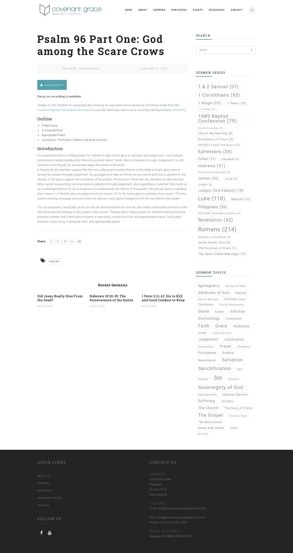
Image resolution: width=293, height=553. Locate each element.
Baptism (241, 293)
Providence (207, 353)
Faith (203, 325)
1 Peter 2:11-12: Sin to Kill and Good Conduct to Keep (163, 298)
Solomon (233, 379)
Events (198, 9)
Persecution (206, 346)
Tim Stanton (89, 68)
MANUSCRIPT (54, 85)
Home (128, 9)
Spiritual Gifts (207, 394)
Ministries (179, 9)
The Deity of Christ (238, 408)
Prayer (226, 346)
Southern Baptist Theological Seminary (63, 110)
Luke (211, 198)
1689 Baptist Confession (217, 118)
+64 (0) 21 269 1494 (173, 522)
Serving (203, 379)
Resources (217, 9)
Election (237, 311)
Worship (203, 434)
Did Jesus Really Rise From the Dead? (60, 298)
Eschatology (209, 318)
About (142, 9)
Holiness (241, 326)
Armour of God (235, 286)
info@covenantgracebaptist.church (182, 508)
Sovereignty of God (220, 387)
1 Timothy (206, 109)
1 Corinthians (219, 95)
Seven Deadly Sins (214, 242)
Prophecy (244, 346)
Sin (218, 377)
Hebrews (211, 165)
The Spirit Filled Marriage (222, 254)
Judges (205, 184)
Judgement (208, 339)
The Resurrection (210, 422)
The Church (208, 408)
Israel (202, 333)
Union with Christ (211, 428)
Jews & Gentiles (221, 333)
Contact (237, 9)
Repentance (207, 360)
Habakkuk (230, 159)
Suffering (206, 401)
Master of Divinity (174, 110)
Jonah (231, 178)
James (208, 178)
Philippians (212, 207)
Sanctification (214, 368)
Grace (221, 325)
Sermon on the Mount (214, 237)
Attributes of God (213, 293)
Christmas (205, 304)
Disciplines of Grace (215, 139)
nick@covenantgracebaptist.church (181, 517)
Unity (234, 428)
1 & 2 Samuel (218, 86)
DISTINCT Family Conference (219, 144)
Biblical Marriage (208, 299)
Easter (219, 311)
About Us (43, 475)
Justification (234, 339)
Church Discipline (210, 128)
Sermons (159, 9)
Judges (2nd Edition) (221, 190)
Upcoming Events (49, 498)
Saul (240, 369)
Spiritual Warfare (235, 394)
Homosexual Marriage (214, 172)
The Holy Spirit (238, 416)
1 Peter (236, 103)
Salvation (232, 359)
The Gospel (210, 415)
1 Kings (209, 103)
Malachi (240, 199)
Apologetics (209, 286)
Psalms (54, 261)
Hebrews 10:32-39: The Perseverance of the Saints (111, 298)
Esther (207, 159)
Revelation (215, 220)
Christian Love (234, 299)
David (203, 311)
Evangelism (234, 318)
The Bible (227, 401)
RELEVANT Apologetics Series (219, 213)
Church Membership (215, 133)
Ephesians (215, 151)
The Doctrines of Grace (217, 248)
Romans (217, 229)
